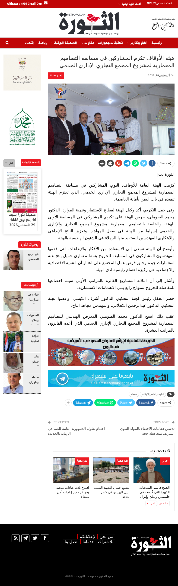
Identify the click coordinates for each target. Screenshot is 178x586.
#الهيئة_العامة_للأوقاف (153, 394)
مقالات (89, 43)
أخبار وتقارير (138, 43)
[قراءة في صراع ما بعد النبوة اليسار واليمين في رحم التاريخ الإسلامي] (13, 301)
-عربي (165, 460)
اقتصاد (29, 43)
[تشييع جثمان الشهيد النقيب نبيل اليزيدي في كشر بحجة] (111, 470)
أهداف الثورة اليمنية (131, 4)
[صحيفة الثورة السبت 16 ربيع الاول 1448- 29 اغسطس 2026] (22, 192)
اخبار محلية (55, 75)
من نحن (106, 536)
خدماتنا (88, 541)
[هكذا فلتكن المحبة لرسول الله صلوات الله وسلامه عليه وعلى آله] (13, 363)
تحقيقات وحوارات (110, 43)
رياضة (42, 43)
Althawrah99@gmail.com (24, 3)
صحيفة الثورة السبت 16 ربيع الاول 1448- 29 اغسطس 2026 (22, 220)
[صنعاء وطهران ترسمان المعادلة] (13, 383)
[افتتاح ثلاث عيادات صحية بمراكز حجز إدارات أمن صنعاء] (71, 470)
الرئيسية (157, 43)
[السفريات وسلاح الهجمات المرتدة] (13, 321)
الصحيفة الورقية (65, 43)
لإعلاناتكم (87, 536)
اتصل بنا (72, 541)
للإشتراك (105, 541)
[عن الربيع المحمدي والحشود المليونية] (13, 260)
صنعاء (134, 394)
